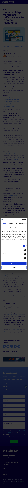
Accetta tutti (14, 263)
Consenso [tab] (4, 223)
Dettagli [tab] (11, 223)
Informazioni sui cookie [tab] (21, 223)
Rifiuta (14, 267)
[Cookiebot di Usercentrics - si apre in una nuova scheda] (21, 219)
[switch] (25, 250)
